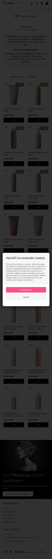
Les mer (26, 297)
